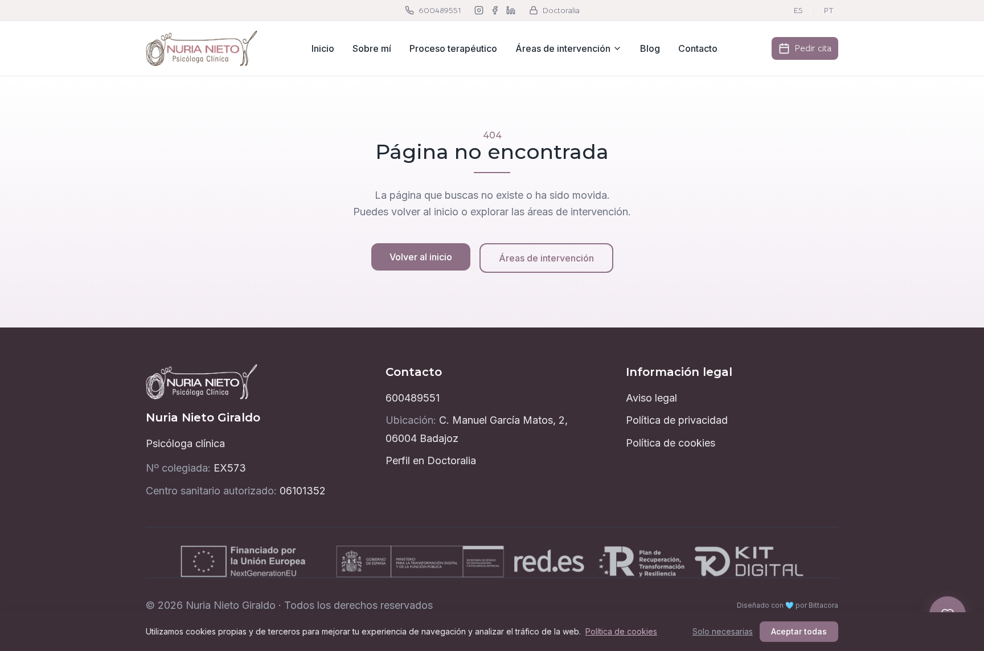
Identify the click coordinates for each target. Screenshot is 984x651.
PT (829, 10)
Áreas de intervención (562, 48)
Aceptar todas (799, 631)
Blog (650, 48)
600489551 (413, 398)
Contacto (698, 48)
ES (798, 10)
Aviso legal (651, 398)
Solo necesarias (722, 631)
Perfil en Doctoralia (431, 460)
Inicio (322, 48)
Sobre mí (371, 48)
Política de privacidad (677, 420)
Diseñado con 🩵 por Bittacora (787, 605)
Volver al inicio (421, 257)
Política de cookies (670, 443)
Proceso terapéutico (453, 48)
